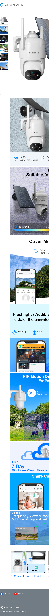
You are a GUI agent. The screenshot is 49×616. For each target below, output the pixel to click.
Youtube (20, 593)
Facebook (7, 593)
